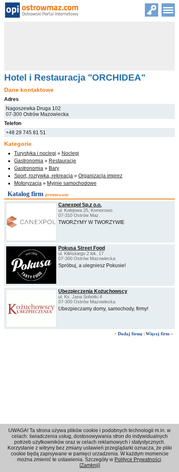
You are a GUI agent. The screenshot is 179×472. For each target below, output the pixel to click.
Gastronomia (28, 161)
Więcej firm (157, 333)
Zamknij (90, 465)
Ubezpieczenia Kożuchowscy (92, 291)
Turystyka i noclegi (35, 153)
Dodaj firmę (130, 333)
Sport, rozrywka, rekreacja (43, 176)
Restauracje (62, 161)
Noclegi (70, 153)
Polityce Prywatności (137, 459)
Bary (54, 168)
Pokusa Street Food (81, 248)
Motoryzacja (28, 183)
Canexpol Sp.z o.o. (80, 205)
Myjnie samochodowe (72, 183)
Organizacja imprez (100, 176)
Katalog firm (25, 193)
